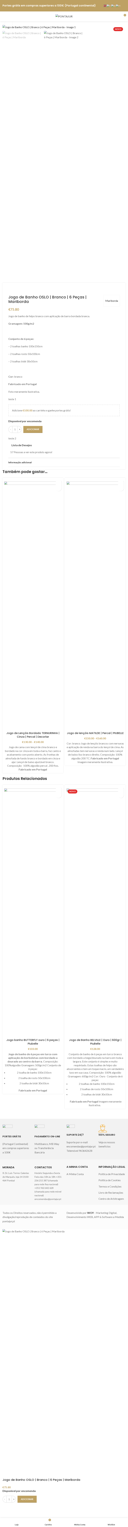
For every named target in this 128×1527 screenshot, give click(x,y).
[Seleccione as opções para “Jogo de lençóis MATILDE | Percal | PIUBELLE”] (121, 488)
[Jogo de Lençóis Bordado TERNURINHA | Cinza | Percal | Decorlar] (33, 605)
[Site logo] (64, 16)
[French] (109, 5)
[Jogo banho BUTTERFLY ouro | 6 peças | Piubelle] (33, 912)
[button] (59, 795)
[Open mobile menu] (4, 16)
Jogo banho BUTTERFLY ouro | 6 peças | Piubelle (33, 1042)
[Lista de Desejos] (59, 482)
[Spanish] (118, 5)
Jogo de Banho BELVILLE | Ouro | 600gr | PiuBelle (95, 1042)
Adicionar (33, 429)
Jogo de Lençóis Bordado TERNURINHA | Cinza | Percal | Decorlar (33, 735)
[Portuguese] (113, 5)
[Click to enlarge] (8, 23)
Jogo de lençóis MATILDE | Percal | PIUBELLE (95, 733)
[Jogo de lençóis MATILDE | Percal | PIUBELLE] (95, 605)
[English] (105, 5)
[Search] (117, 16)
